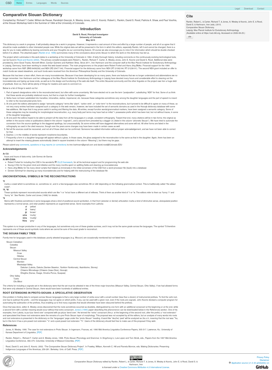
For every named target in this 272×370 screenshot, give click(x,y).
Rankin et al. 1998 (47, 52)
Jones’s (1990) (81, 309)
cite (189, 36)
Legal (237, 8)
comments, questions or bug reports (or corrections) (43, 144)
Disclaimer (264, 360)
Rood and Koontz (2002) (28, 59)
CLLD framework (65, 162)
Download (248, 8)
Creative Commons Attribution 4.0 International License (144, 367)
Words (54, 2)
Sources (64, 2)
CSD (8, 3)
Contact (260, 8)
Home (19, 2)
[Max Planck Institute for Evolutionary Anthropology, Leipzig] (8, 361)
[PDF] (39, 332)
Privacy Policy (263, 357)
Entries (29, 2)
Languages (42, 2)
